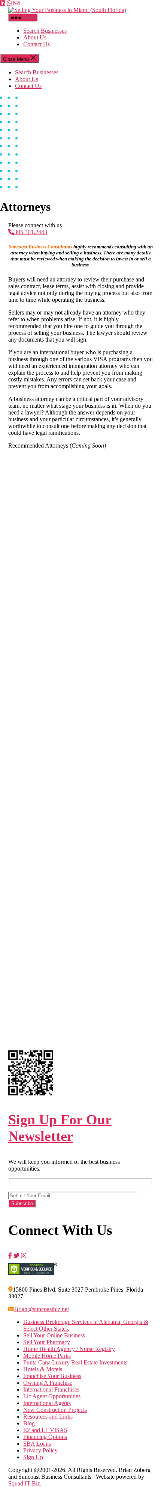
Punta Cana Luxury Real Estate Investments (75, 1362)
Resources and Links (48, 1416)
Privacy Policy (40, 1450)
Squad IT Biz (24, 1483)
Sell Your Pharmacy (46, 1342)
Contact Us (36, 44)
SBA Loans (37, 1443)
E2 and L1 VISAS (45, 1430)
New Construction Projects (55, 1410)
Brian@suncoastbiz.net (41, 1309)
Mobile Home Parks (47, 1355)
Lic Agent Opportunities (51, 1396)
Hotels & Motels (42, 1369)
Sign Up (33, 1457)
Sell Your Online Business (54, 1335)
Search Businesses (45, 30)
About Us (34, 37)
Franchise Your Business (52, 1376)
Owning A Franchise (47, 1383)
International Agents (47, 1403)
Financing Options (45, 1437)
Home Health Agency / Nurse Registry (69, 1349)
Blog (29, 1423)
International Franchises (51, 1389)
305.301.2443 (30, 232)
